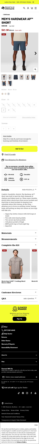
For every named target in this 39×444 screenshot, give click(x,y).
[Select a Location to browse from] (3, 403)
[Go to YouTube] (35, 394)
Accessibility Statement (10, 347)
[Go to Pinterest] (23, 394)
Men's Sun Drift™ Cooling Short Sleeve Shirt (13, 282)
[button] (35, 8)
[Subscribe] (36, 377)
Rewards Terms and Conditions (11, 413)
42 (13, 110)
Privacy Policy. (22, 442)
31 (13, 105)
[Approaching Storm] (16, 264)
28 (3, 105)
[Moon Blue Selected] (8, 93)
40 (8, 110)
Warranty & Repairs (8, 344)
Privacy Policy (24, 410)
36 (34, 105)
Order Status (6, 341)
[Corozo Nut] (2, 93)
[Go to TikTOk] (19, 394)
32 (19, 105)
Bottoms (7, 14)
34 (29, 105)
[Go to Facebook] (31, 394)
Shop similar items (28, 117)
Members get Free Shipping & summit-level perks (19, 314)
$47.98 (5, 30)
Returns (4, 337)
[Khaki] (5, 93)
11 (13, 128)
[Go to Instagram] (27, 394)
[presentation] (24, 8)
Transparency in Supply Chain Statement (14, 420)
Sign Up (19, 319)
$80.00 (11, 30)
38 (3, 110)
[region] (19, 433)
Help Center (8, 334)
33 (24, 105)
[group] (19, 314)
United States (9, 403)
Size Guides (7, 136)
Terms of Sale (15, 410)
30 (8, 105)
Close (36, 425)
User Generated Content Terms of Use (13, 417)
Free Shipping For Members (15, 160)
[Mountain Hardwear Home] (8, 8)
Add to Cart (19, 149)
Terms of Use (23, 381)
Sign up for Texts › (15, 388)
